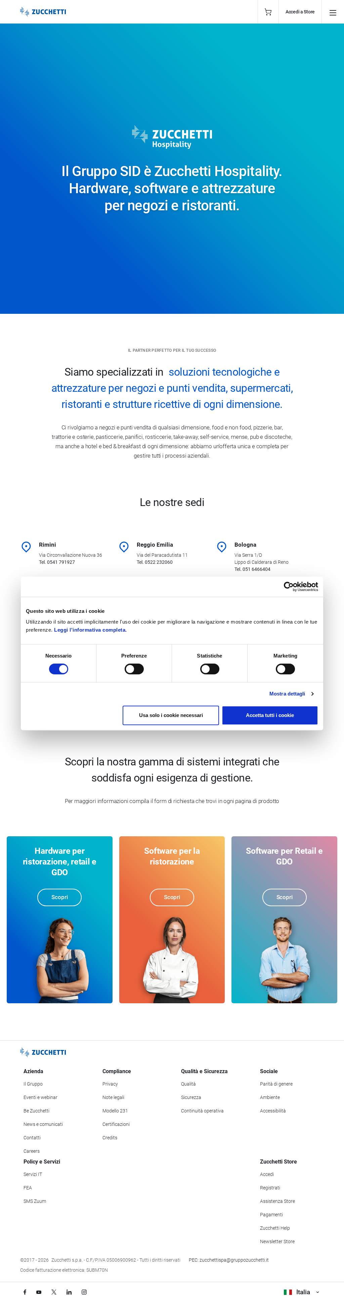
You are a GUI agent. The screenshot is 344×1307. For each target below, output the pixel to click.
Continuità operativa (202, 1110)
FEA (28, 1187)
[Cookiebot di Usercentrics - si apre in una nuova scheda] (288, 587)
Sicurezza (191, 1097)
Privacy (110, 1084)
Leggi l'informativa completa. (90, 630)
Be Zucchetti (36, 1110)
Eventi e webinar (40, 1097)
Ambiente (270, 1097)
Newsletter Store (277, 1241)
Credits (109, 1137)
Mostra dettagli (287, 694)
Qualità (188, 1084)
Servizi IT (33, 1174)
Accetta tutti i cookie (270, 715)
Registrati (270, 1187)
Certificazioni (116, 1124)
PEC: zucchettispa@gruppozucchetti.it (229, 1260)
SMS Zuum (35, 1201)
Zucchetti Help (275, 1228)
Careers (32, 1151)
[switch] (134, 669)
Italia (303, 1292)
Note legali (113, 1097)
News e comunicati (43, 1124)
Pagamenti (271, 1214)
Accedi (267, 1174)
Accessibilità (273, 1110)
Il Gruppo (33, 1084)
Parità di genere (276, 1084)
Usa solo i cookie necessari (171, 715)
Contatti (32, 1137)
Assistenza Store (277, 1201)
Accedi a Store (300, 11)
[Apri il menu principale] (333, 11)
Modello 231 (115, 1110)
